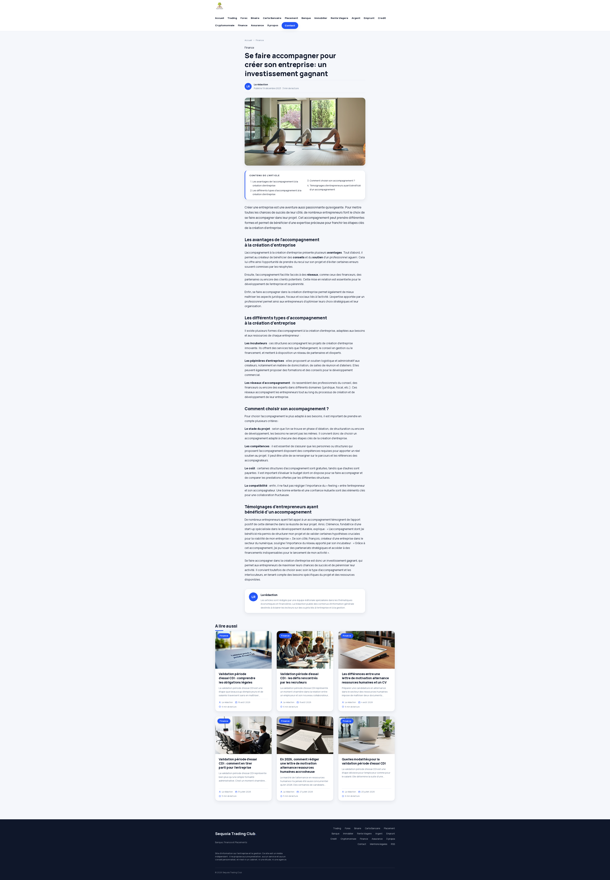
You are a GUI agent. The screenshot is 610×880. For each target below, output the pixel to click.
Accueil (219, 18)
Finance (242, 25)
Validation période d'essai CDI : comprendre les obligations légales (237, 678)
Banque (306, 18)
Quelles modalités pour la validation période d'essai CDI (364, 761)
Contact (290, 25)
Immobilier (320, 18)
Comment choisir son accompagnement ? (332, 180)
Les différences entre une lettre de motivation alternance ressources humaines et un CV (365, 678)
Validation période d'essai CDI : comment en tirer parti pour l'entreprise (238, 763)
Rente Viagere (339, 18)
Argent (356, 18)
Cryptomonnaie (224, 25)
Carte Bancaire (272, 18)
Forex (244, 18)
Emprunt (369, 18)
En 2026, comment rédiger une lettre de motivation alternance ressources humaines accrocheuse (299, 765)
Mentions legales (378, 844)
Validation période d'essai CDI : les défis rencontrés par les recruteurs (299, 678)
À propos (272, 25)
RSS (393, 844)
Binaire (255, 18)
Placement (291, 18)
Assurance (257, 25)
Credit (382, 18)
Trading (232, 18)
